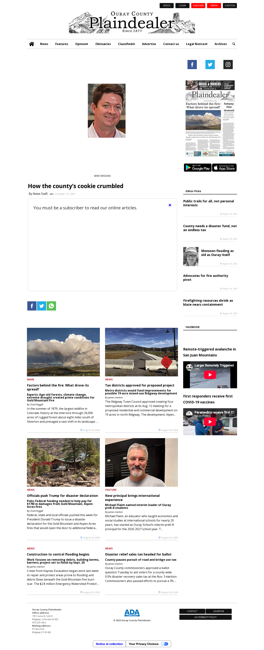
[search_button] (234, 44)
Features (61, 44)
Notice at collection (109, 644)
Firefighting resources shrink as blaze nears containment (208, 302)
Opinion (81, 44)
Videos (166, 5)
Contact (192, 611)
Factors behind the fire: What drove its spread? (58, 387)
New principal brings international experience (132, 497)
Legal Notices (196, 44)
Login (182, 5)
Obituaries (103, 44)
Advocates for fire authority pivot (205, 277)
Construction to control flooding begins (58, 554)
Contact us (171, 44)
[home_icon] (31, 44)
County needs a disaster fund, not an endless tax (210, 228)
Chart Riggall (36, 404)
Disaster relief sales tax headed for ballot (138, 554)
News (44, 44)
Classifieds (125, 44)
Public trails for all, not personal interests (208, 203)
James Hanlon (115, 397)
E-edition (230, 5)
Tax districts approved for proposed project (139, 385)
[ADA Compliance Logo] (132, 617)
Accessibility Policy (205, 617)
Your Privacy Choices (144, 644)
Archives (221, 44)
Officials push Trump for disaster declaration (62, 495)
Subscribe (198, 5)
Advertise (149, 44)
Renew (214, 5)
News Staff (40, 194)
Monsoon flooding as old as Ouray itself (217, 253)
